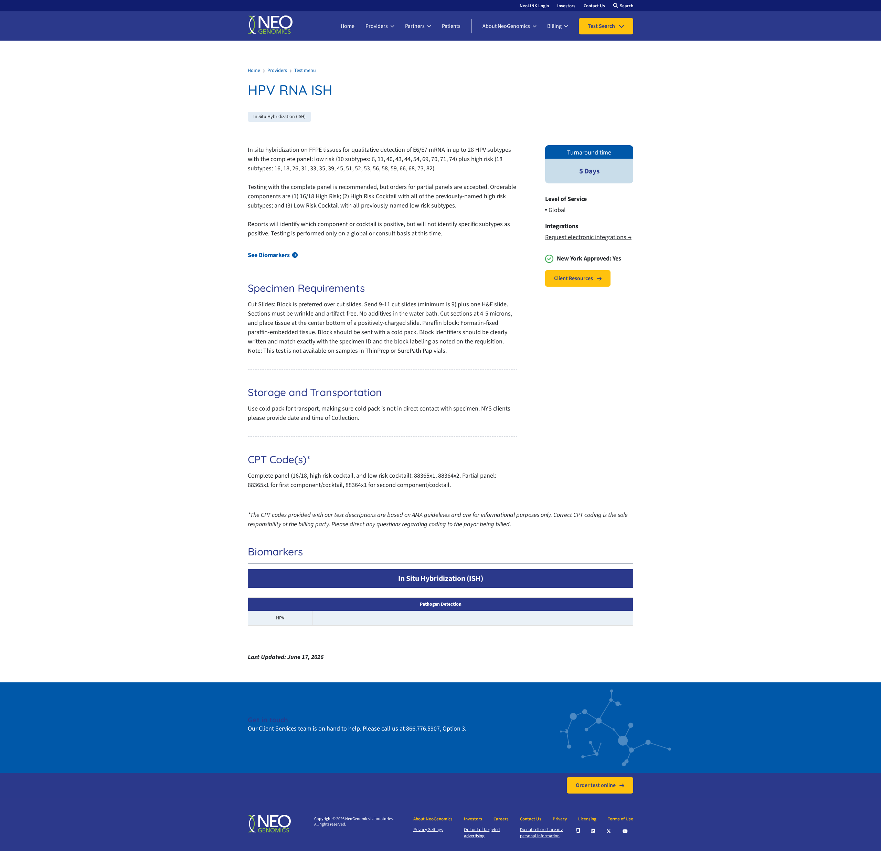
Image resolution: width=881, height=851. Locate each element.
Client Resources (573, 278)
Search (626, 6)
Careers (501, 819)
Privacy (560, 819)
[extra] (578, 830)
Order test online (596, 785)
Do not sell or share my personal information (541, 833)
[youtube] (625, 830)
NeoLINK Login (534, 6)
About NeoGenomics (506, 26)
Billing (554, 26)
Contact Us (594, 6)
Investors (566, 6)
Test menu (305, 70)
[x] (609, 830)
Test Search (601, 26)
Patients (451, 26)
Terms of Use (620, 819)
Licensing (587, 819)
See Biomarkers (269, 255)
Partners (415, 26)
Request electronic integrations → (588, 237)
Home (347, 26)
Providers (376, 26)
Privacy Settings (428, 830)
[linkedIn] (593, 830)
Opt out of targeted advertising (482, 833)
